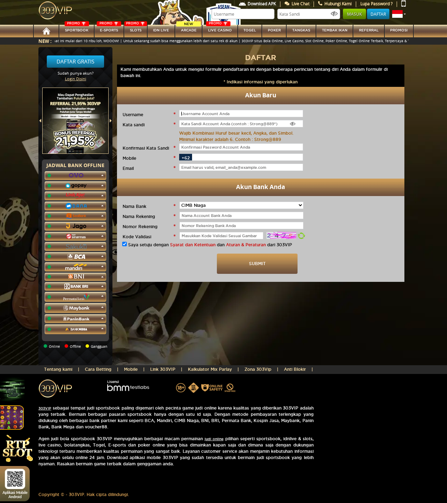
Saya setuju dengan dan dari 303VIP (210, 244)
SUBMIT (257, 263)
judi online (214, 439)
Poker (274, 30)
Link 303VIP (162, 369)
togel (249, 30)
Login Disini (75, 78)
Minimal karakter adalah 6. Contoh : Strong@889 (230, 139)
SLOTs (133, 28)
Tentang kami (58, 369)
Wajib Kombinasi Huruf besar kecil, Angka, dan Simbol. (236, 133)
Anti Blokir (295, 369)
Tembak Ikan (334, 30)
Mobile (131, 369)
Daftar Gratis (75, 61)
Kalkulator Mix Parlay (210, 369)
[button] (399, 14)
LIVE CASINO (220, 28)
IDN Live (161, 30)
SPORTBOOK (76, 28)
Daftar (378, 14)
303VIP (44, 408)
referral (369, 30)
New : (45, 41)
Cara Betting (98, 369)
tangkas (301, 30)
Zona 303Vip (257, 369)
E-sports (109, 28)
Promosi (399, 30)
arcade (189, 28)
